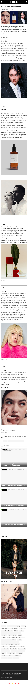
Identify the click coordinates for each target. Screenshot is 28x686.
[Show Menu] (1, 2)
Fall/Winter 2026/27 (12, 637)
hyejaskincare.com (17, 137)
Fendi (20, 639)
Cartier (4, 630)
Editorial (4, 635)
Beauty (5, 440)
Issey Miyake (5, 648)
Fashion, (4, 639)
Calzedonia (22, 628)
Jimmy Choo (13, 648)
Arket (4, 626)
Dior (21, 630)
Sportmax (19, 653)
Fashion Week (12, 639)
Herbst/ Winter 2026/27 (7, 644)
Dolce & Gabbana (6, 632)
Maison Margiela (6, 651)
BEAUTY (4, 449)
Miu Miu (21, 651)
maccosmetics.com (5, 387)
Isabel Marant (20, 646)
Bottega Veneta (5, 628)
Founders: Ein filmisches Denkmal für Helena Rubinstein (13, 485)
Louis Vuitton (22, 648)
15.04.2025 (13, 9)
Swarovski (4, 655)
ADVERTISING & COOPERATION (13, 674)
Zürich (16, 657)
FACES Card (3, 674)
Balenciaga (10, 626)
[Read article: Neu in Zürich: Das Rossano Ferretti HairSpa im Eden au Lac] (14, 518)
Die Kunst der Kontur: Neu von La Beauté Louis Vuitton (13, 505)
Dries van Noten (16, 632)
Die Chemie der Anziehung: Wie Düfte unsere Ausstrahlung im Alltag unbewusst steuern (11, 464)
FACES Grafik (5, 9)
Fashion (21, 637)
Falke (4, 637)
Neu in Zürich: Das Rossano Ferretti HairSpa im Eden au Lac (13, 524)
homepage (5, 646)
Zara (10, 657)
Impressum (8, 673)
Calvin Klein (14, 628)
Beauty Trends (7, 436)
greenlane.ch (9, 137)
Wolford (4, 657)
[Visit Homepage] (14, 2)
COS (16, 630)
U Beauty (22, 440)
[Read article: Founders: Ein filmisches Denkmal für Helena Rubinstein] (14, 478)
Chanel (10, 630)
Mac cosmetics (15, 440)
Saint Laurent (11, 653)
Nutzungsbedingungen (16, 673)
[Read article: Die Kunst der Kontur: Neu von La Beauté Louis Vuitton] (14, 498)
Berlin (23, 626)
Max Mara (14, 651)
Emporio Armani (12, 635)
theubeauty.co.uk (23, 242)
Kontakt (2, 673)
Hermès (17, 644)
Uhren (11, 655)
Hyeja (9, 440)
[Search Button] (26, 2)
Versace (17, 655)
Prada (4, 653)
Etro (20, 635)
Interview (12, 646)
